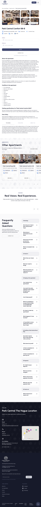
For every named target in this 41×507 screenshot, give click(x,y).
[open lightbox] (11, 17)
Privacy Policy (13, 479)
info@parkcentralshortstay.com (10, 425)
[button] (38, 2)
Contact (3, 492)
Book (34, 2)
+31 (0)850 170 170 (6, 467)
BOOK (20, 49)
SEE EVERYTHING (34, 148)
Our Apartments (5, 488)
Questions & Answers (6, 494)
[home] (5, 2)
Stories (3, 490)
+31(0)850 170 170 (6, 435)
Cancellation (21, 503)
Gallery (3, 496)
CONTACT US (10, 235)
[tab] (8, 122)
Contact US (20, 52)
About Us (3, 486)
